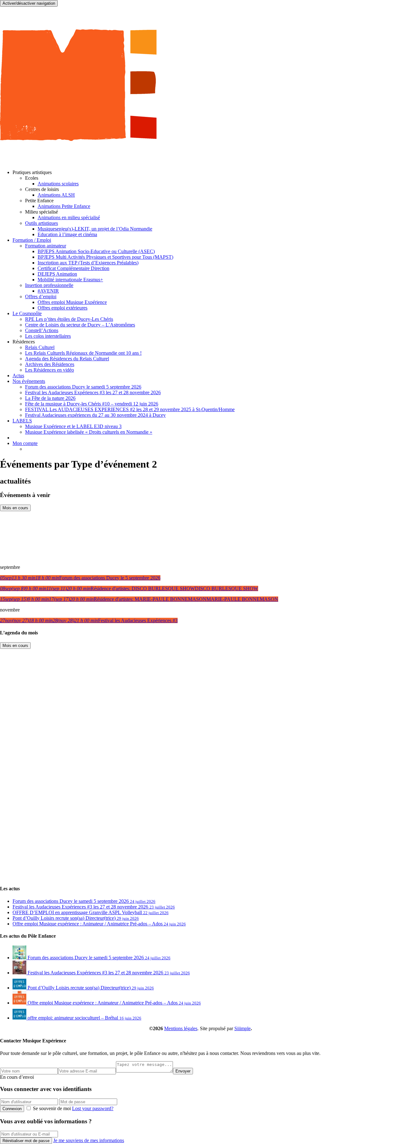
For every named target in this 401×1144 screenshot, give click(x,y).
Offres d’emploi (40, 296)
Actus (18, 375)
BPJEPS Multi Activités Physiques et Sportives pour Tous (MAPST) (105, 257)
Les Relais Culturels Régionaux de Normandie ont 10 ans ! (83, 353)
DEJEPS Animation (57, 274)
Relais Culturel (40, 347)
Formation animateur (45, 245)
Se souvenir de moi (52, 1108)
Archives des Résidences (49, 364)
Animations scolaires (58, 183)
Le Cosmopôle (27, 313)
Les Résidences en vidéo (49, 370)
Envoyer (182, 1071)
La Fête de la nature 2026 (50, 398)
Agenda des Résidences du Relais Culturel (67, 358)
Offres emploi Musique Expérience (72, 302)
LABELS (22, 420)
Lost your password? (92, 1108)
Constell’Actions (41, 330)
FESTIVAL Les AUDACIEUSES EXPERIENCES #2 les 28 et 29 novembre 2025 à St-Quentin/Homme (130, 409)
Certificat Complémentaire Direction (73, 268)
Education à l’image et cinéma (67, 234)
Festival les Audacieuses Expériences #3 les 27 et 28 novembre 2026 (93, 392)
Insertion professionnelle (49, 285)
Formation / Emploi (32, 240)
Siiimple (242, 1028)
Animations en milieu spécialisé (69, 217)
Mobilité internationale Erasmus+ (70, 279)
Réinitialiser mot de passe (26, 1140)
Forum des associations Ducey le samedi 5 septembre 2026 (83, 386)
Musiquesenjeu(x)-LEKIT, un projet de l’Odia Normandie (95, 228)
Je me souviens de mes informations (88, 1140)
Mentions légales (180, 1028)
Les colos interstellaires (48, 336)
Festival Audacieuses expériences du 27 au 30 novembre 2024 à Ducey (95, 415)
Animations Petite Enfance (64, 206)
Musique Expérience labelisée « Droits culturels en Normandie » (88, 432)
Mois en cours (15, 508)
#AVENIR (48, 291)
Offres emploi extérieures (62, 307)
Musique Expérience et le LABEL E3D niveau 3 (73, 426)
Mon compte (25, 443)
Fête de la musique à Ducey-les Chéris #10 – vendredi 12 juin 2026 (91, 403)
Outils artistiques (41, 223)
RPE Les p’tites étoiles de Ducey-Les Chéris (69, 319)
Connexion (12, 1108)
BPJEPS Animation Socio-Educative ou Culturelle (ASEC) (96, 251)
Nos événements (29, 381)
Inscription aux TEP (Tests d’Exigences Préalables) (88, 262)
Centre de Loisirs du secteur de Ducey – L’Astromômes (80, 324)
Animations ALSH (56, 195)
